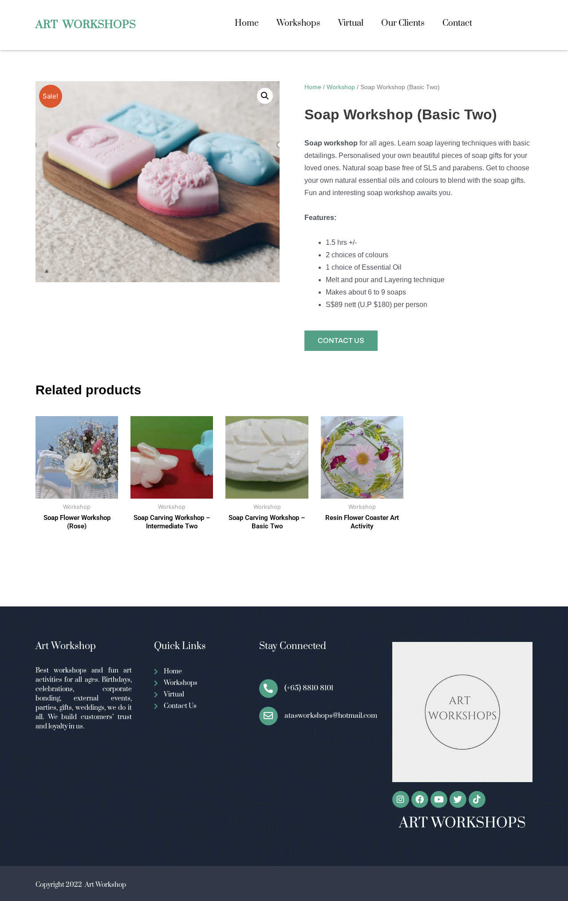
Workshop (341, 86)
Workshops (298, 23)
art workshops (86, 24)
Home (247, 23)
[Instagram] (400, 799)
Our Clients (403, 23)
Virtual (350, 23)
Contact (457, 23)
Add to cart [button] (171, 553)
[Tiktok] (477, 799)
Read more (76, 542)
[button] (265, 96)
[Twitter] (458, 799)
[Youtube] (438, 799)
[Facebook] (419, 799)
